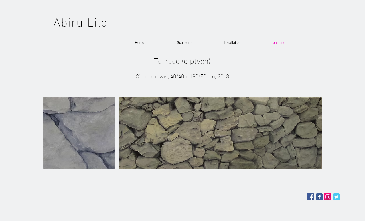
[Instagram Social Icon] (327, 196)
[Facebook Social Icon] (310, 196)
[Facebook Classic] (319, 196)
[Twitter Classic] (336, 196)
